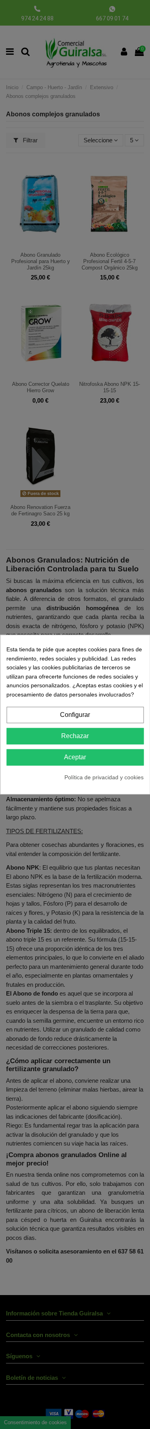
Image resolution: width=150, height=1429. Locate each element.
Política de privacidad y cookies (104, 777)
